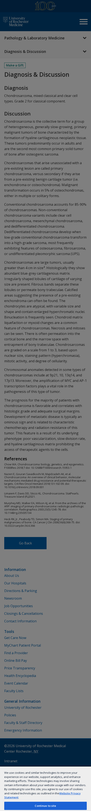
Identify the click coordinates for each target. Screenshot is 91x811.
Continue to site (45, 806)
